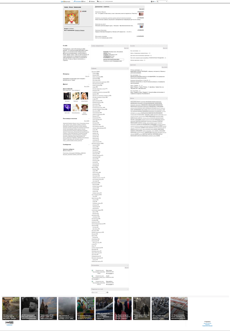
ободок (94, 158)
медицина (94, 215)
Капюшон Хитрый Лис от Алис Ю (139, 80)
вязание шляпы (134, 108)
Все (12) (126, 48)
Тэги (94, 196)
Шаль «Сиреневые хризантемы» (139, 53)
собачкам (95, 140)
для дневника (136, 110)
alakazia (85, 126)
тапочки (164, 126)
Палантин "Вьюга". (100, 11)
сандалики (95, 157)
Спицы (94, 73)
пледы (140, 122)
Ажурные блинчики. (101, 30)
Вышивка (94, 249)
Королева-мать (76, 112)
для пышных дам (159, 109)
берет (138, 101)
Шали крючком (96, 100)
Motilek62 (65, 126)
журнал (140, 111)
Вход (84, 1)
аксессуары (95, 172)
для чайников (134, 111)
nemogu (83, 129)
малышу (95, 169)
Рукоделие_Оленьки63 (69, 153)
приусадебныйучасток (97, 223)
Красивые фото (96, 251)
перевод (95, 136)
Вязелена (86, 132)
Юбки (94, 121)
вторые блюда (96, 186)
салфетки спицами (149, 124)
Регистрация (78, 1)
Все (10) (165, 48)
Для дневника (95, 194)
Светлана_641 (71, 139)
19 (137, 36)
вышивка (95, 165)
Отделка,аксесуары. (98, 107)
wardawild (84, 130)
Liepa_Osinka (72, 124)
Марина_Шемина (81, 134)
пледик (94, 162)
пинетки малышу (141, 121)
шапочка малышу (141, 132)
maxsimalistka (70, 129)
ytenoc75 (65, 132)
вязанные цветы (141, 108)
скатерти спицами (139, 126)
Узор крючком (96, 112)
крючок (151, 113)
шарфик (140, 134)
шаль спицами (160, 131)
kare (77, 127)
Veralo (80, 126)
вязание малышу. (143, 106)
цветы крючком (146, 129)
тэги (134, 127)
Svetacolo (76, 126)
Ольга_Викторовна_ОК (79, 136)
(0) (149, 53)
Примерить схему (107, 61)
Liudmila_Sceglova (81, 124)
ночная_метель (78, 140)
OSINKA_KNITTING (77, 154)
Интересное (95, 218)
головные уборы (97, 203)
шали (151, 129)
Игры (93, 246)
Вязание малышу (96, 143)
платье (94, 146)
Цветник (94, 225)
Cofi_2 (78, 123)
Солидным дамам (96, 210)
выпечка (148, 101)
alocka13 (67, 101)
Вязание (94, 71)
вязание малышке (148, 105)
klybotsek (81, 127)
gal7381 (70, 127)
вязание (134, 103)
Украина (82, 30)
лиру (147, 116)
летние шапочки (97, 155)
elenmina (65, 127)
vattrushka (79, 130)
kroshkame (86, 127)
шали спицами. (146, 130)
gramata (74, 127)
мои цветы (95, 228)
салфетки (139, 124)
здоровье (95, 217)
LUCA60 (81, 11)
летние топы (149, 114)
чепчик (94, 150)
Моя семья (109, 270)
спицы (155, 126)
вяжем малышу (156, 101)
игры (136, 113)
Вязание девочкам (96, 258)
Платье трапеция (135, 70)
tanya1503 (69, 130)
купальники (95, 117)
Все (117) (142, 9)
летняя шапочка (158, 114)
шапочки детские (157, 132)
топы (132, 127)
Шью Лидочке (95, 198)
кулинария (158, 113)
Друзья (71, 7)
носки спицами (136, 119)
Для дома (95, 80)
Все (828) (86, 121)
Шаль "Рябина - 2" (135, 85)
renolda (65, 130)
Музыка (94, 234)
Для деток (95, 111)
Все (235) (86, 86)
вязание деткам (142, 103)
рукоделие (133, 124)
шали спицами (136, 131)
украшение (95, 124)
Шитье (93, 167)
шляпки (150, 135)
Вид (154, 2)
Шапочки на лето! (100, 24)
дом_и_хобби (66, 140)
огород (143, 119)
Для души (94, 254)
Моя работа (96, 105)
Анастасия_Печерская (73, 132)
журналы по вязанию (155, 111)
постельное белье (97, 179)
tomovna (75, 130)
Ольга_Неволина (67, 137)
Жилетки (95, 138)
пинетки (95, 145)
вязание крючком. (136, 105)
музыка (94, 237)
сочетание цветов (148, 126)
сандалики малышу (161, 124)
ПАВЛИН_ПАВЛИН (77, 137)
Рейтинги (93, 1)
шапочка (133, 132)
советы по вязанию (97, 114)
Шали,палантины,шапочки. (99, 82)
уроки (94, 170)
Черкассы (77, 30)
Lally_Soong (66, 124)
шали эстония (96, 141)
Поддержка (151, 1)
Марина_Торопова (72, 134)
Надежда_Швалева (68, 136)
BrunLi (74, 123)
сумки (160, 126)
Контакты (207, 324)
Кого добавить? (76, 90)
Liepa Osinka (84, 101)
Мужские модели (97, 102)
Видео (93, 235)
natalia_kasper (77, 129)
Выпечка (95, 184)
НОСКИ (133, 101)
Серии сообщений (96, 247)
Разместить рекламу (207, 325)
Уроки (94, 87)
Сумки (94, 99)
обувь (94, 201)
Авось (100, 1)
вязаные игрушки (151, 108)
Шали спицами (96, 76)
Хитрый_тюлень (79, 139)
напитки (95, 187)
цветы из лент (96, 242)
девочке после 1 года (98, 177)
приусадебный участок (152, 122)
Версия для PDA (207, 323)
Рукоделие (94, 239)
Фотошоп (94, 230)
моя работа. (138, 118)
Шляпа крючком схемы (137, 60)
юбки (158, 135)
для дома (95, 181)
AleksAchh (65, 123)
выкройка (143, 101)
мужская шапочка (146, 118)
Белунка (82, 132)
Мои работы (109, 281)
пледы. (144, 122)
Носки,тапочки (96, 85)
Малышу (95, 116)
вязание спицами (156, 106)
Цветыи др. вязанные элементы (101, 95)
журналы (95, 90)
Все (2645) (164, 67)
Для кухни (95, 104)
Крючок (94, 75)
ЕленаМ (85, 133)
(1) (139, 51)
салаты (94, 191)
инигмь (72, 140)
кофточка (95, 153)
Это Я (107, 276)
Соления (95, 189)
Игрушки (95, 123)
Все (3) (87, 76)
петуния (95, 227)
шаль (153, 130)
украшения (95, 206)
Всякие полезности (97, 232)
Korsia (87, 123)
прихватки (160, 122)
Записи (66, 7)
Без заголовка (134, 51)
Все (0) (126, 267)
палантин (148, 119)
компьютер (94, 222)
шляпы (154, 135)
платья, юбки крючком (98, 128)
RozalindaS (71, 126)
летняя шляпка (142, 116)
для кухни (151, 109)
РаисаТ (65, 139)
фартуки (156, 127)
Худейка (94, 220)
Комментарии (77, 7)
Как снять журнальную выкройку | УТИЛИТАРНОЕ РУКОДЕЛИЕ (147, 58)
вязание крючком (155, 103)
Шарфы (94, 94)
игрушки (133, 113)
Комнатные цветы (96, 261)
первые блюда (96, 193)
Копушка (65, 134)
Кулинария (94, 182)
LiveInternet (66, 2)
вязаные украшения (160, 108)
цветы (133, 129)
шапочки (95, 78)
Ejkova (109, 53)
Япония (94, 131)
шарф (137, 134)
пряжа (94, 129)
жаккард (95, 133)
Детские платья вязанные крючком (140, 55)
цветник (164, 127)
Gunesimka (83, 123)
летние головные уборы (99, 109)
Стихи (93, 244)
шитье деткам (153, 134)
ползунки (95, 164)
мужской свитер (154, 118)
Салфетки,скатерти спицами (100, 92)
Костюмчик (95, 152)
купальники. (140, 114)
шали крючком (159, 129)
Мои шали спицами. (101, 36)
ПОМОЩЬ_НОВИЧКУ (80, 153)
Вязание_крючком (67, 154)
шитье (145, 134)
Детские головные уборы (99, 97)
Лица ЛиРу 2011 (96, 252)
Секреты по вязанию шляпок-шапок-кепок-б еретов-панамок (113, 18)
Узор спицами (96, 119)
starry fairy (67, 112)
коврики (139, 113)
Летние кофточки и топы (99, 88)
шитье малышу (142, 135)
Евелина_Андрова (78, 133)
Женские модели (97, 83)
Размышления (95, 256)
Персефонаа (85, 137)
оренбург (95, 135)
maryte (64, 129)
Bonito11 (76, 101)
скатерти (133, 126)
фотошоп (160, 127)
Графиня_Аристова (68, 133)
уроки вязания (149, 127)
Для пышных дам (97, 126)
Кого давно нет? (67, 90)
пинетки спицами (152, 121)
